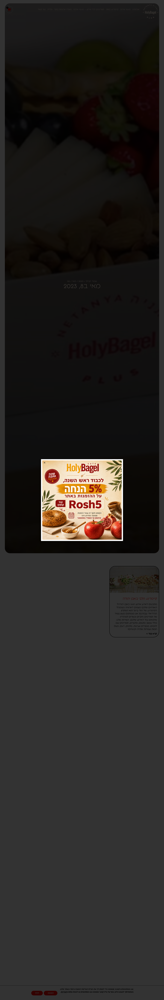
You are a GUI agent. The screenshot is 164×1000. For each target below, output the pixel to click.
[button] (44, 463)
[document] (82, 500)
